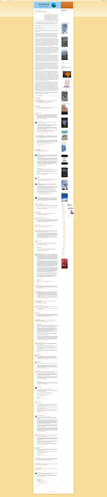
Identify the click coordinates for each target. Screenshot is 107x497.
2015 (62, 211)
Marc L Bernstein (39, 121)
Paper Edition (63, 152)
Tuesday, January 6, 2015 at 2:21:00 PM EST (42, 245)
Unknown (38, 105)
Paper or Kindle (69, 217)
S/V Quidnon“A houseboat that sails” (66, 88)
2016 (62, 210)
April (63, 220)
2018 (62, 208)
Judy (37, 472)
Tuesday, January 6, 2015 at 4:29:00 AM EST (42, 146)
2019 (62, 207)
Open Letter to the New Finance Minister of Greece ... (64, 225)
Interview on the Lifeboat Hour (64, 239)
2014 (62, 248)
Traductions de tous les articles (64, 63)
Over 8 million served (64, 234)
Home (47, 486)
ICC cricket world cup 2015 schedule (41, 482)
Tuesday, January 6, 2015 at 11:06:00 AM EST (42, 194)
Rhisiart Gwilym (39, 217)
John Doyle (38, 300)
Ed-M (37, 354)
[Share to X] (39, 95)
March (63, 221)
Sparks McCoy (39, 305)
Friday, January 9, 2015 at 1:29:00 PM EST (42, 444)
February (64, 222)
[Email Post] (36, 95)
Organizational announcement (64, 246)
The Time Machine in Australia (64, 230)
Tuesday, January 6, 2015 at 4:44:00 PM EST (42, 303)
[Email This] (38, 95)
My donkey (38, 203)
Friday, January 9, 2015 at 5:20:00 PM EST (42, 455)
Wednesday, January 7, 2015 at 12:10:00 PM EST (42, 368)
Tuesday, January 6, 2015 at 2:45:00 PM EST (42, 277)
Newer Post (36, 486)
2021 (62, 205)
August (63, 216)
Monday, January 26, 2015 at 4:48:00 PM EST (42, 483)
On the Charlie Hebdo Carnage (64, 241)
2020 (62, 206)
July (63, 217)
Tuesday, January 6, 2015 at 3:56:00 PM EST (42, 282)
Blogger (56, 491)
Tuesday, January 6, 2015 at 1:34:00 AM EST (42, 132)
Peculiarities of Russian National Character (64, 236)
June (63, 218)
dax (37, 224)
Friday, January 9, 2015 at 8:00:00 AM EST (42, 431)
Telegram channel (63, 66)
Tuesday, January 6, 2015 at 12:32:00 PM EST (42, 209)
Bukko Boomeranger (39, 415)
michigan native (39, 253)
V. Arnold (38, 99)
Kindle (62, 177)
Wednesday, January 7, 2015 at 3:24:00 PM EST (42, 379)
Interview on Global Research (64, 228)
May (63, 219)
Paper (64, 177)
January (64, 223)
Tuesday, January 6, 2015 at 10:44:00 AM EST (42, 180)
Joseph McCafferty (39, 342)
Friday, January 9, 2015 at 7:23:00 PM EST (42, 460)
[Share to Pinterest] (41, 95)
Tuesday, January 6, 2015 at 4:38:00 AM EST (42, 151)
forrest (38, 196)
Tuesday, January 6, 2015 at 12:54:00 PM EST (42, 227)
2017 (62, 209)
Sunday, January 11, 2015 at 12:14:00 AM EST (42, 465)
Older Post (57, 486)
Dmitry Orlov (38, 112)
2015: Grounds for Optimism (64, 243)
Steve (37, 370)
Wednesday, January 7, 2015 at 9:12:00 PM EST (42, 398)
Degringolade (38, 386)
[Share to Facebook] (40, 95)
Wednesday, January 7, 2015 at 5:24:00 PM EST (42, 384)
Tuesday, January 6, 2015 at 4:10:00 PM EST (42, 288)
